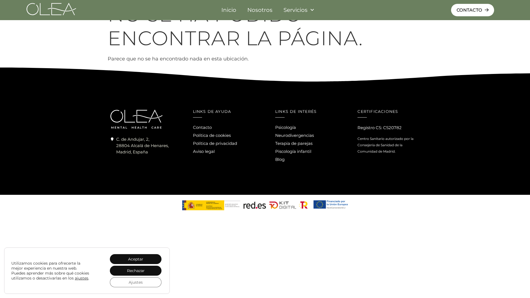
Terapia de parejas (293, 143)
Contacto (202, 127)
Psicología (285, 127)
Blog (280, 159)
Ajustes (136, 282)
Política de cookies (212, 135)
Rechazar (136, 270)
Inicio (228, 10)
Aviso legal (204, 151)
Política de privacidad (215, 143)
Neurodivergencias (294, 135)
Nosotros (259, 10)
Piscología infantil (293, 151)
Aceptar (135, 259)
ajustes (81, 278)
